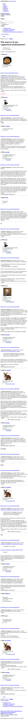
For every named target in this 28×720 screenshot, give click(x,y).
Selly (6, 54)
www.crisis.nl (5, 76)
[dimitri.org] (9, 110)
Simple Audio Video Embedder (8, 712)
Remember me (5, 24)
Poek (6, 97)
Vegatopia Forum (12, 1)
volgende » (6, 34)
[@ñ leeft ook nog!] (10, 383)
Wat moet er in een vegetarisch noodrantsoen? (9, 72)
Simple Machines (18, 711)
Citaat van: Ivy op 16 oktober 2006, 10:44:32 (10, 351)
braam (6, 197)
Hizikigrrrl (7, 593)
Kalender (5, 6)
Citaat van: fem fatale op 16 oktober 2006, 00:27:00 (12, 549)
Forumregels (6, 11)
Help (4, 4)
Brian (16, 714)
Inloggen (5, 7)
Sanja (6, 615)
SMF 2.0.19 (3, 711)
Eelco (6, 285)
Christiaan (7, 126)
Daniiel (7, 714)
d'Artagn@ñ (8, 370)
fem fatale (7, 152)
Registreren (5, 8)
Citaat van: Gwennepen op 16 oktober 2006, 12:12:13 (12, 509)
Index (4, 3)
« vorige (2, 34)
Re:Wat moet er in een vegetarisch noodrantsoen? (10, 115)
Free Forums (9, 713)
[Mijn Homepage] (10, 301)
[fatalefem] (8, 159)
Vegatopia (5, 9)
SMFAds (3, 713)
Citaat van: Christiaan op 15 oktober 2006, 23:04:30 (12, 544)
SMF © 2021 (10, 711)
